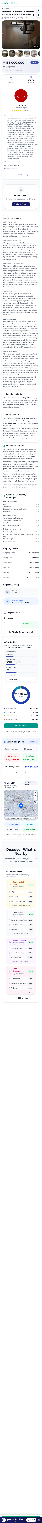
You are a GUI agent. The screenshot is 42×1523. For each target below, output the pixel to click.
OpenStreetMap (22, 818)
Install (32, 1520)
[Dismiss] (39, 1520)
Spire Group (21, 105)
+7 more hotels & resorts (21, 961)
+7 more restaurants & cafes (21, 905)
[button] (21, 805)
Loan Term (9, 675)
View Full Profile (20, 175)
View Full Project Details (21, 632)
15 (37, 46)
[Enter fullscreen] (35, 802)
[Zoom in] (35, 792)
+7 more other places (21, 933)
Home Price (10, 652)
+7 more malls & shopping (22, 992)
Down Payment (11, 659)
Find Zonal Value (20, 204)
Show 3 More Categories (22, 998)
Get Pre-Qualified (21, 725)
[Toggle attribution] (35, 818)
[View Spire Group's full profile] (21, 96)
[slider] (14, 656)
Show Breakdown (22, 773)
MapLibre (13, 818)
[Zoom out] (35, 795)
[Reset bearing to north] (35, 798)
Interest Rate (10, 667)
